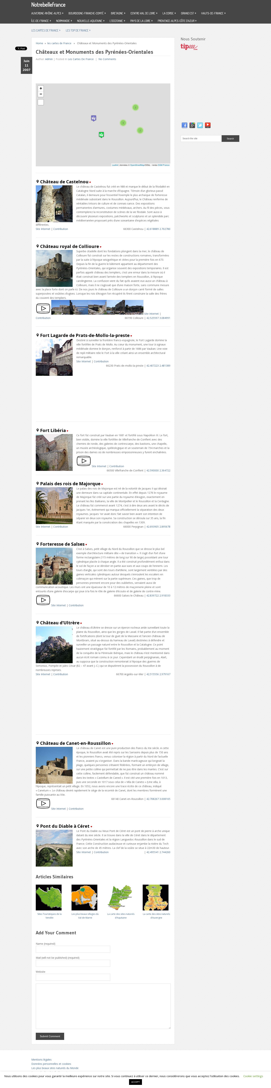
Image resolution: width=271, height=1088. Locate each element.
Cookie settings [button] (253, 1076)
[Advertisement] (103, 72)
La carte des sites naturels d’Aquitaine (120, 915)
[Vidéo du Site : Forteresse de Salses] (43, 605)
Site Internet (43, 229)
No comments (107, 59)
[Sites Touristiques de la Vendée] (49, 896)
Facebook (184, 125)
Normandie (64, 21)
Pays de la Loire (141, 21)
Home (39, 43)
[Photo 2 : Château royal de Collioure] (79, 313)
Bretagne (118, 13)
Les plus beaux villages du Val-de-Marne (85, 915)
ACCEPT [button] (135, 1082)
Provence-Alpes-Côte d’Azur (177, 21)
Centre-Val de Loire (144, 13)
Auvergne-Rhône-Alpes (47, 13)
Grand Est (188, 13)
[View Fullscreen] (41, 102)
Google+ (192, 125)
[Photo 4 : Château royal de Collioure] (116, 313)
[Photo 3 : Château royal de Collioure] (97, 313)
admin (49, 59)
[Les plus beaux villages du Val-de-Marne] (85, 896)
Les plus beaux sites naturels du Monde (55, 1068)
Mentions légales (41, 1059)
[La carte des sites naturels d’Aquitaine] (120, 896)
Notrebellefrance (48, 4)
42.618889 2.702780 (158, 229)
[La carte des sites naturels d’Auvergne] (156, 896)
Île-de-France (41, 21)
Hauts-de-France (213, 13)
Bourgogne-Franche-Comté (87, 13)
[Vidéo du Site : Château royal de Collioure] (43, 313)
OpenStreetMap (137, 164)
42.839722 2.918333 (158, 595)
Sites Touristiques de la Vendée (49, 915)
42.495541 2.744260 (158, 852)
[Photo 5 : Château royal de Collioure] (134, 313)
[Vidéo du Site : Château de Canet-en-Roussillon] (43, 808)
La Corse (169, 13)
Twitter (200, 125)
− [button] (41, 94)
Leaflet (115, 164)
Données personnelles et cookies (51, 1064)
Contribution (60, 229)
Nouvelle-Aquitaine (90, 21)
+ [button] (41, 88)
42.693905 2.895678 (158, 526)
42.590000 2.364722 (158, 470)
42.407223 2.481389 (158, 365)
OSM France (163, 164)
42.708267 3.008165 (158, 799)
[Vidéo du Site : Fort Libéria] (83, 466)
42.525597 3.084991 (158, 318)
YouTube (208, 125)
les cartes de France (45, 30)
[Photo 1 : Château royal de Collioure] (60, 313)
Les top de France (78, 30)
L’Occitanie (117, 21)
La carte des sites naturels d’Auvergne (156, 915)
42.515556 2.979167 (158, 674)
